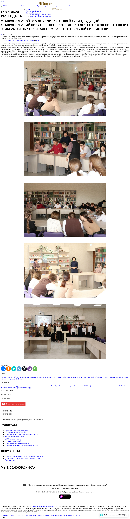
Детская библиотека (33, 13)
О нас (28, 9)
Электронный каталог (33, 11)
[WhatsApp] (34, 368)
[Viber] (29, 368)
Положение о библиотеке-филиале (17, 443)
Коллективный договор (13, 440)
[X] (24, 368)
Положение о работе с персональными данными (21, 445)
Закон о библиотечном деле (14, 436)
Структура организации (13, 441)
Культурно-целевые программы (41, 16)
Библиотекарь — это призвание (41, 15)
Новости (11, 40)
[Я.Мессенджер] (13, 368)
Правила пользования (12, 462)
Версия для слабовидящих (14, 404)
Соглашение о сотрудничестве (15, 432)
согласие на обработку (40, 506)
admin (38, 40)
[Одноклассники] (8, 368)
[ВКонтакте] (3, 368)
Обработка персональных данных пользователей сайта (24, 456)
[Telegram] (19, 368)
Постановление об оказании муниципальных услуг (23, 458)
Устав (7, 438)
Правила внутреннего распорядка (16, 431)
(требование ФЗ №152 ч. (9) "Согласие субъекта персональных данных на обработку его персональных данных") (40, 515)
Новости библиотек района (24, 40)
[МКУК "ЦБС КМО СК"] (3, 2)
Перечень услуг (10, 460)
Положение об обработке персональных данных (21, 434)
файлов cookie (53, 506)
